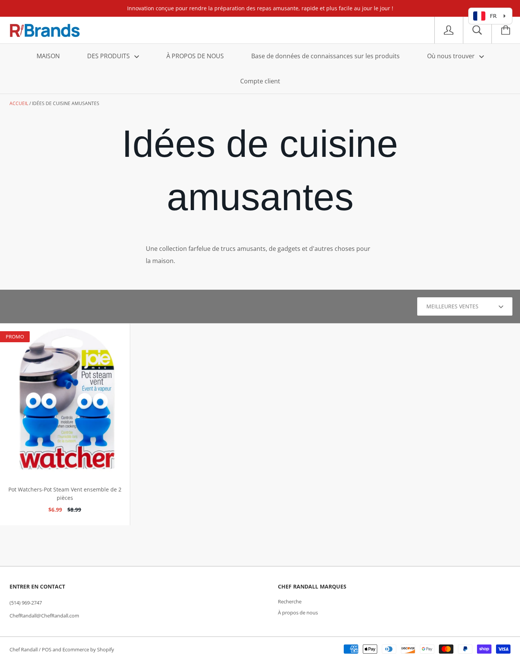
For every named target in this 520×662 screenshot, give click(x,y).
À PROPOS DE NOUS (195, 56)
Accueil (19, 103)
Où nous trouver (451, 56)
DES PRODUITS (109, 56)
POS (46, 649)
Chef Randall (24, 649)
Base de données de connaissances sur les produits (325, 56)
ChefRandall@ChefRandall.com (44, 615)
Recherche (289, 601)
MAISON (48, 56)
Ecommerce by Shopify (88, 649)
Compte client (260, 81)
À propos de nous (298, 612)
